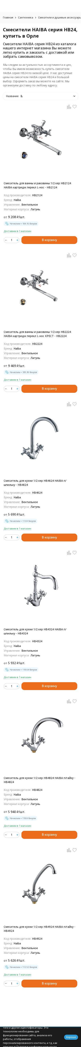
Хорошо (71, 1037)
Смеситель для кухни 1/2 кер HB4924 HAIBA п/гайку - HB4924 (39, 929)
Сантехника (25, 17)
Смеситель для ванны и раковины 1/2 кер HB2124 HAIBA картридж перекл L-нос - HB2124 (37, 185)
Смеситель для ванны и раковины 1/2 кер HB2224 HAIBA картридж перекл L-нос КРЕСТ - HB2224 (37, 334)
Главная (8, 17)
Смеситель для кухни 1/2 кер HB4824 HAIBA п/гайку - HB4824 (39, 780)
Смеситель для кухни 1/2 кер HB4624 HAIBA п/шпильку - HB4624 (35, 483)
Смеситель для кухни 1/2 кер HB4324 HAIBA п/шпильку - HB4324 (35, 631)
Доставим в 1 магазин (17, 231)
